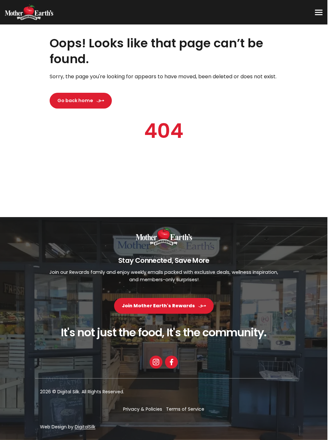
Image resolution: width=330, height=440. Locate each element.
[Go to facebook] (171, 361)
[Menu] (319, 12)
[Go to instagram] (156, 361)
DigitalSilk (85, 427)
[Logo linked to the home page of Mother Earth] (29, 12)
